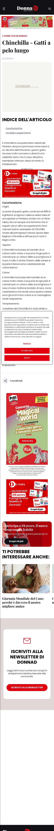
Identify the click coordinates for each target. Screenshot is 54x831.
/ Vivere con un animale (14, 36)
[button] (4, 9)
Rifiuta (27, 358)
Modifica (27, 343)
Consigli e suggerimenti (18, 132)
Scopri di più (16, 541)
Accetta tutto (27, 350)
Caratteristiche (14, 128)
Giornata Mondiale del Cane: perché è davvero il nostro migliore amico (23, 602)
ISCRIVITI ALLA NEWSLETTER (27, 687)
